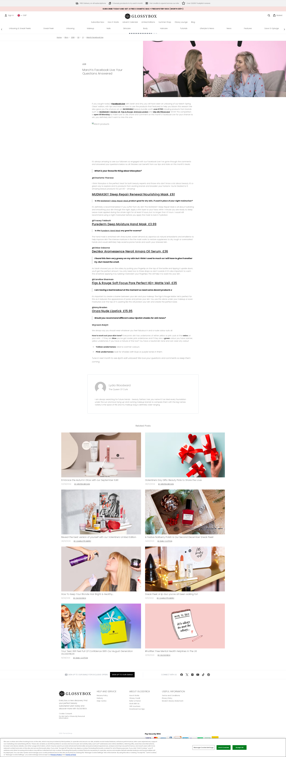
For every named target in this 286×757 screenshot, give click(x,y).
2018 (73, 37)
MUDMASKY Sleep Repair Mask (115, 201)
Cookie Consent (65, 713)
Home (59, 37)
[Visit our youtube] (197, 674)
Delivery (100, 698)
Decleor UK (115, 112)
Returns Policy (102, 695)
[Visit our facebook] (181, 674)
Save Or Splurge (271, 28)
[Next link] (284, 29)
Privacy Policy (167, 698)
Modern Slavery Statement (172, 701)
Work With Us (134, 703)
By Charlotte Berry (82, 541)
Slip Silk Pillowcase (161, 112)
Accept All (239, 747)
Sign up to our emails (122, 674)
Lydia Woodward (120, 385)
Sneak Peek (48, 28)
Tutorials (183, 28)
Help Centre (101, 701)
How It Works (134, 695)
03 (78, 37)
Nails (109, 28)
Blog (66, 37)
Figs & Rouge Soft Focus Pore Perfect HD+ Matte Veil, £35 (134, 283)
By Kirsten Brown (82, 484)
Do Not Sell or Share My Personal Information (72, 717)
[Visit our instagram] (192, 674)
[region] (143, 747)
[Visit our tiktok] (203, 674)
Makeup (90, 28)
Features (248, 28)
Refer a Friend (134, 701)
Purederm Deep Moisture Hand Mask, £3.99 (124, 224)
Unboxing (70, 28)
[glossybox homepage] (143, 16)
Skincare (127, 28)
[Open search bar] (269, 15)
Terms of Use (70, 755)
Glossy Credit (134, 698)
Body (145, 28)
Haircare (164, 28)
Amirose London (141, 112)
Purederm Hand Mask (110, 230)
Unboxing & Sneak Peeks (20, 28)
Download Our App (137, 709)
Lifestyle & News (207, 28)
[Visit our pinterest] (208, 674)
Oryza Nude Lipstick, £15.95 (112, 311)
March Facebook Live (95, 37)
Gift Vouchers (134, 706)
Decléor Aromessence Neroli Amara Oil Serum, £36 (130, 251)
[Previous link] (1, 29)
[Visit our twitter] (187, 674)
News (229, 28)
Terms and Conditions (171, 695)
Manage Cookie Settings (203, 747)
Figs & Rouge (127, 112)
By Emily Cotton (165, 541)
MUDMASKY (104, 112)
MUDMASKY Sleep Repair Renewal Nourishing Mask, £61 (133, 194)
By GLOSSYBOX (79, 598)
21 (83, 37)
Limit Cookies (223, 747)
